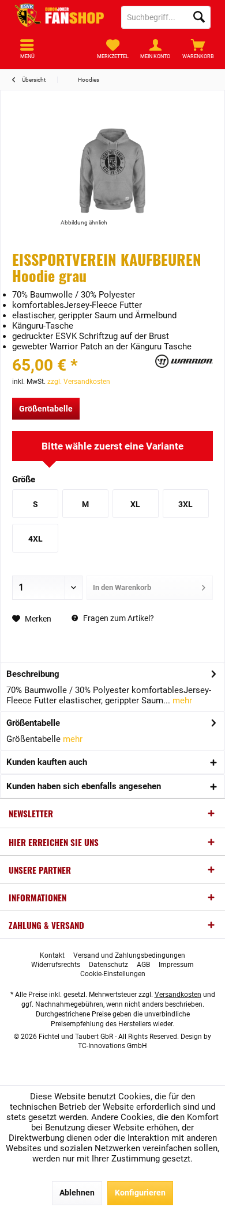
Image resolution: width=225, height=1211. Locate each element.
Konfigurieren (140, 1192)
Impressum (176, 965)
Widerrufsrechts (55, 965)
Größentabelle (46, 408)
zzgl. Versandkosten (78, 382)
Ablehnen (77, 1192)
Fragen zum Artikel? (117, 618)
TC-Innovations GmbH (112, 1046)
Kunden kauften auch (46, 762)
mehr (181, 700)
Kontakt (52, 955)
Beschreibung (32, 674)
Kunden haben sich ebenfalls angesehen (83, 786)
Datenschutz (108, 965)
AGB (143, 965)
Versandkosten (178, 995)
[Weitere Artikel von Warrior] (184, 361)
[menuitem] (198, 49)
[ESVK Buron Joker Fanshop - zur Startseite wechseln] (59, 17)
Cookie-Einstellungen (112, 974)
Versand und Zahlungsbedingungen (129, 955)
